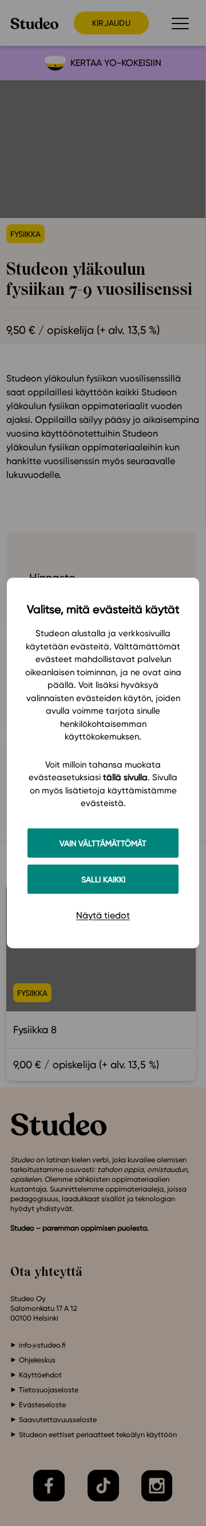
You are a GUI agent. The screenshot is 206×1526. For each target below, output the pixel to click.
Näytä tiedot (103, 915)
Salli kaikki (103, 879)
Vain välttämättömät (103, 843)
